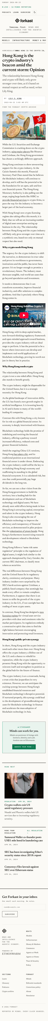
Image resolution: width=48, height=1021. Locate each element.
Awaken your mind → (23, 747)
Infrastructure (21, 40)
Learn (16, 12)
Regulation (12, 51)
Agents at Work (32, 952)
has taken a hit (21, 454)
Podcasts (6, 12)
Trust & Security (32, 961)
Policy (28, 965)
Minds (28, 979)
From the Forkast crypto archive (19, 107)
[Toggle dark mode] (35, 12)
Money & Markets (33, 944)
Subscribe (26, 12)
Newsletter (30, 996)
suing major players (20, 152)
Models (6, 40)
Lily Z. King (15, 98)
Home (4, 51)
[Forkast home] (24, 20)
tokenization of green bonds (23, 531)
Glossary (5, 983)
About (28, 991)
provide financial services (14, 200)
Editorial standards (34, 983)
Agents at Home (32, 957)
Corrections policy (33, 987)
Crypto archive (8, 991)
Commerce (30, 948)
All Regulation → (34, 832)
